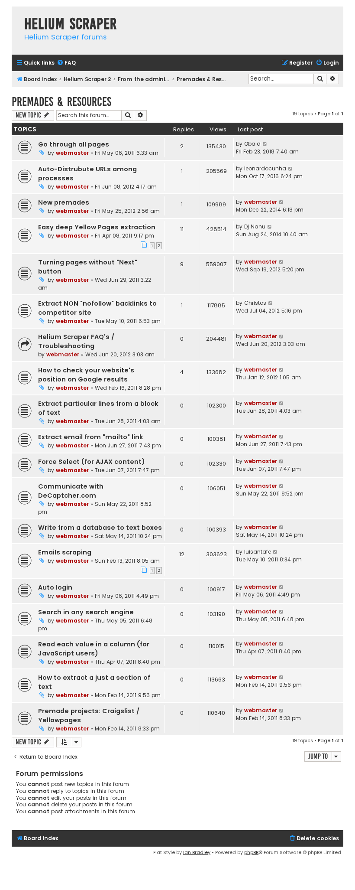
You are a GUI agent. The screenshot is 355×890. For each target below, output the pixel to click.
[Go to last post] (265, 144)
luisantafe (257, 551)
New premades (63, 202)
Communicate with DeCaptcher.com (70, 491)
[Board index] (16, 15)
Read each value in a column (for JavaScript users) (93, 649)
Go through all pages (73, 144)
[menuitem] (66, 63)
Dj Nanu (254, 226)
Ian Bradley (196, 852)
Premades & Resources (61, 101)
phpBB (251, 852)
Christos (255, 302)
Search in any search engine (86, 612)
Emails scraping (64, 552)
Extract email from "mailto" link (90, 437)
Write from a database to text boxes (100, 527)
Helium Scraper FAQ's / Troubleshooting (76, 341)
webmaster (72, 152)
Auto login (55, 587)
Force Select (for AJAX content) (91, 461)
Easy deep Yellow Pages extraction (96, 227)
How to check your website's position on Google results (86, 375)
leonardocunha (265, 168)
